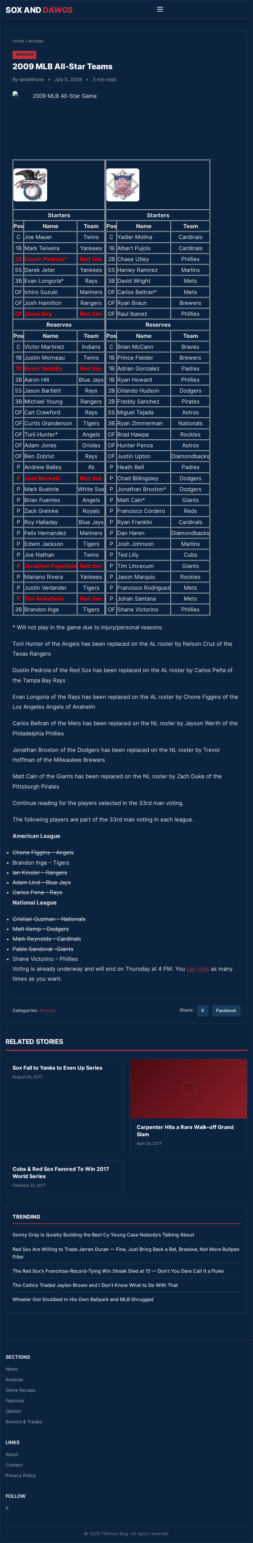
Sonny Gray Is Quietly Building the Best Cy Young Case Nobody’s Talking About (103, 1234)
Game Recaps (20, 1390)
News (11, 1369)
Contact (14, 1465)
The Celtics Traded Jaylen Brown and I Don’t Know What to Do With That (95, 1285)
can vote (198, 968)
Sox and (39, 10)
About (12, 1454)
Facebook (226, 1010)
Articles (35, 41)
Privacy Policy (21, 1475)
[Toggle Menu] (160, 10)
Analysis (14, 1379)
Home (18, 41)
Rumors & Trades (24, 1421)
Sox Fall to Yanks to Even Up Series (57, 1067)
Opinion (13, 1411)
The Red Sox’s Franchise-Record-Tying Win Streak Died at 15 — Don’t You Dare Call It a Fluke (118, 1271)
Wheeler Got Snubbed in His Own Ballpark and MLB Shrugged (83, 1299)
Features (15, 1400)
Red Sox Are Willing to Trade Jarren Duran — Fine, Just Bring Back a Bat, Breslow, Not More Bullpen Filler (126, 1253)
